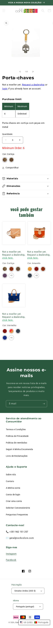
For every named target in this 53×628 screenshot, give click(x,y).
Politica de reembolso (16, 443)
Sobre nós (11, 474)
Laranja (11, 268)
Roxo (4, 275)
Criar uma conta (14, 501)
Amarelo (29, 268)
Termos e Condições (16, 429)
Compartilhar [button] (12, 167)
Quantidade (7, 134)
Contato (10, 481)
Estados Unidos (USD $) (25, 591)
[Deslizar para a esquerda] (20, 71)
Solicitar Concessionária (18, 508)
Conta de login (13, 494)
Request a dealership (33, 84)
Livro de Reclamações (17, 456)
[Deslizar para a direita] (33, 71)
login (5, 88)
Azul (4, 337)
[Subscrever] (43, 403)
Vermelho (36, 268)
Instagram (11, 553)
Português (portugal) (25, 606)
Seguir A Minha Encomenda (19, 449)
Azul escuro (29, 275)
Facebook (11, 560)
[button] (3, 10)
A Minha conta (13, 488)
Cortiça (4, 159)
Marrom (11, 159)
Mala (4, 248)
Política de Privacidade (17, 436)
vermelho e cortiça (11, 331)
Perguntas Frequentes (17, 514)
